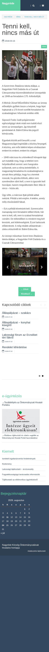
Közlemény (7, 464)
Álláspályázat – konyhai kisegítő (16, 324)
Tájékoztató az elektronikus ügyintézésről (20, 480)
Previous (41, 304)
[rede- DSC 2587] (37, 252)
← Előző (24, 289)
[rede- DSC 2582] (11, 252)
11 (7, 517)
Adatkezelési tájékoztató (37, 551)
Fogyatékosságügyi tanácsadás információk (21, 474)
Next (45, 304)
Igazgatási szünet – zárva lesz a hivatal (17, 355)
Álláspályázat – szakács (16, 312)
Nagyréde (8, 3)
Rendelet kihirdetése (14, 347)
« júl (3, 533)
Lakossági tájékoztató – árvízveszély (17, 469)
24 (3, 525)
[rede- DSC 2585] (24, 252)
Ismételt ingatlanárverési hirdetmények (18, 459)
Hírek (18, 17)
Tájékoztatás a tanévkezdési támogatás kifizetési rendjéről (19, 367)
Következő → (26, 294)
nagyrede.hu (24, 274)
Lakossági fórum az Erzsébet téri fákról (19, 336)
